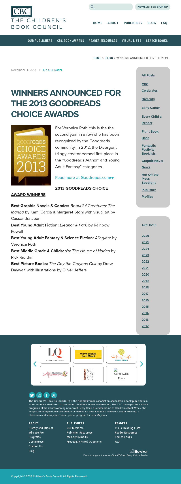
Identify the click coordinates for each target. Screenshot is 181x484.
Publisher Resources (80, 432)
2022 (145, 261)
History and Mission (41, 428)
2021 (145, 268)
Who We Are (36, 432)
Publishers (133, 23)
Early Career (151, 108)
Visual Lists (131, 41)
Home (97, 23)
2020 (145, 274)
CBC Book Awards (70, 41)
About (113, 23)
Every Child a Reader (91, 408)
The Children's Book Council (39, 23)
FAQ (164, 23)
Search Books (157, 41)
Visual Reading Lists (127, 428)
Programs (35, 437)
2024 (145, 249)
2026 (145, 236)
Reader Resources (103, 41)
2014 (145, 313)
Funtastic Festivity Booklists (149, 150)
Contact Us (36, 446)
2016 (145, 300)
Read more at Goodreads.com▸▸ (84, 177)
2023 (145, 255)
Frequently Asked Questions (84, 441)
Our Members (75, 428)
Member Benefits (77, 437)
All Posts (148, 75)
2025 (145, 242)
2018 (145, 287)
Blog (151, 23)
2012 (145, 326)
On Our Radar (52, 70)
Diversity (148, 99)
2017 (145, 294)
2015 (145, 307)
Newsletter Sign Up (153, 7)
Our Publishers (40, 41)
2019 (145, 281)
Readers (121, 423)
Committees (36, 441)
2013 (145, 320)
